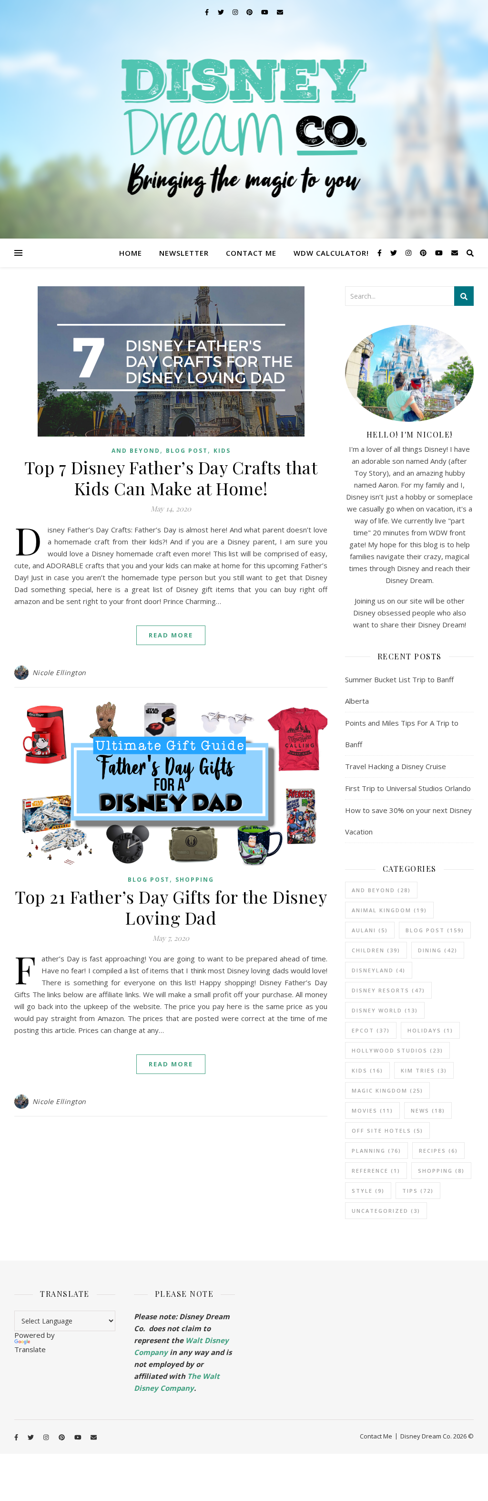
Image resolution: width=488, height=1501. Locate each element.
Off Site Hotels (387, 1130)
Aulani (370, 930)
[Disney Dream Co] (244, 119)
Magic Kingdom (387, 1090)
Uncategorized (386, 1210)
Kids (222, 451)
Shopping (194, 880)
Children (376, 950)
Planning (376, 1150)
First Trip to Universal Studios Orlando (408, 788)
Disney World (385, 1010)
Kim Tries (424, 1070)
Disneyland (379, 970)
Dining (438, 950)
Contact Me (251, 253)
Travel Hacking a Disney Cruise (395, 766)
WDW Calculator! (331, 253)
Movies (372, 1110)
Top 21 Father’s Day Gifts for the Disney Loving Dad (171, 907)
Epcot (371, 1030)
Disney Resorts (388, 990)
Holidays (430, 1030)
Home (130, 253)
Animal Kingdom (389, 910)
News (428, 1110)
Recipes (438, 1150)
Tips (418, 1190)
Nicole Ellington (59, 672)
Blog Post (187, 451)
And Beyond (136, 451)
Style (368, 1190)
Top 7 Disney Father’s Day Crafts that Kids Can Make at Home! (171, 478)
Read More (171, 635)
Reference (376, 1170)
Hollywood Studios (397, 1050)
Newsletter (184, 253)
